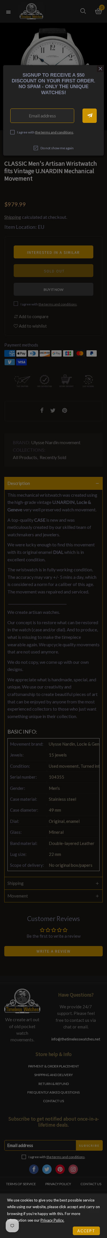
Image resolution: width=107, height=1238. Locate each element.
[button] (89, 116)
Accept (86, 1231)
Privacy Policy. (52, 1220)
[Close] (100, 68)
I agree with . (45, 132)
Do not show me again (57, 148)
